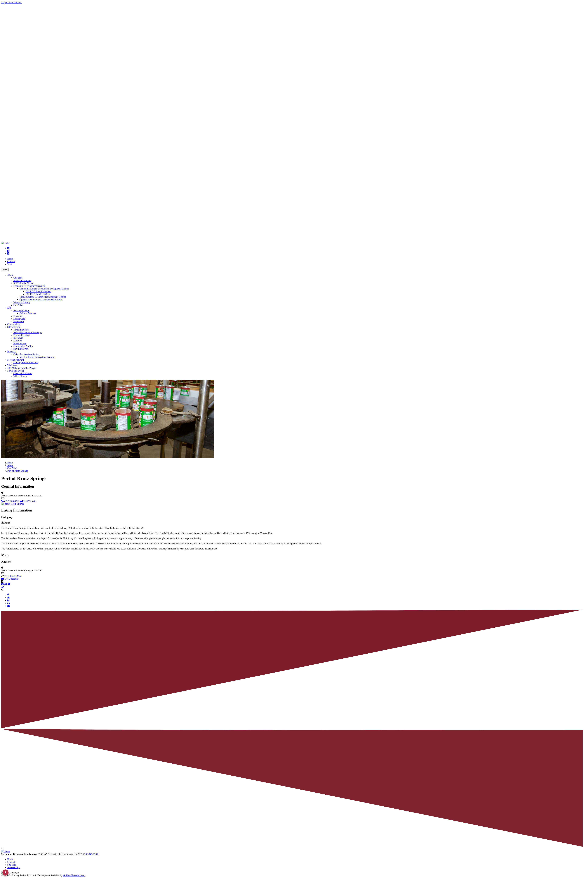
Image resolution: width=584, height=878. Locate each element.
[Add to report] (2, 584)
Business (11, 351)
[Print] (8, 603)
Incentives (18, 338)
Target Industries (21, 329)
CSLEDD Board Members (38, 291)
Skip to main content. (11, 2)
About (10, 275)
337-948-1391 (91, 854)
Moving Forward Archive (25, 362)
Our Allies (18, 305)
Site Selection (13, 327)
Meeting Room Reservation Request (36, 357)
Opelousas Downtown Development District (40, 299)
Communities (13, 324)
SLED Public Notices (23, 283)
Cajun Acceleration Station (26, 354)
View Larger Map (12, 576)
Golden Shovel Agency (74, 875)
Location (17, 340)
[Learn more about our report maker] (9, 584)
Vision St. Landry (21, 302)
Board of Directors (22, 280)
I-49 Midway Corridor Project (21, 368)
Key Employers (20, 349)
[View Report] (6, 584)
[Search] (2, 587)
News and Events (15, 370)
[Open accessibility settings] (5, 872)
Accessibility (13, 867)
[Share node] (2, 589)
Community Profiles (23, 346)
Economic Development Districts (29, 286)
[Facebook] (8, 595)
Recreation (18, 321)
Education (18, 316)
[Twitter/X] (8, 597)
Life (9, 307)
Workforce (12, 365)
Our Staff (17, 277)
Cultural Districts (27, 313)
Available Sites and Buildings (27, 332)
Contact (11, 261)
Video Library (20, 376)
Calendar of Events (22, 373)
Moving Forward (15, 359)
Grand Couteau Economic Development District (42, 297)
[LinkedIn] (8, 600)
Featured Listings (21, 335)
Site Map (11, 864)
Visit (9, 264)
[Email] (8, 605)
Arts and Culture (21, 310)
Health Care (19, 318)
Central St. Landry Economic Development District (44, 288)
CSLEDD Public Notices (38, 294)
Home (10, 258)
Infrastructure (19, 343)
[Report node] (2, 581)
